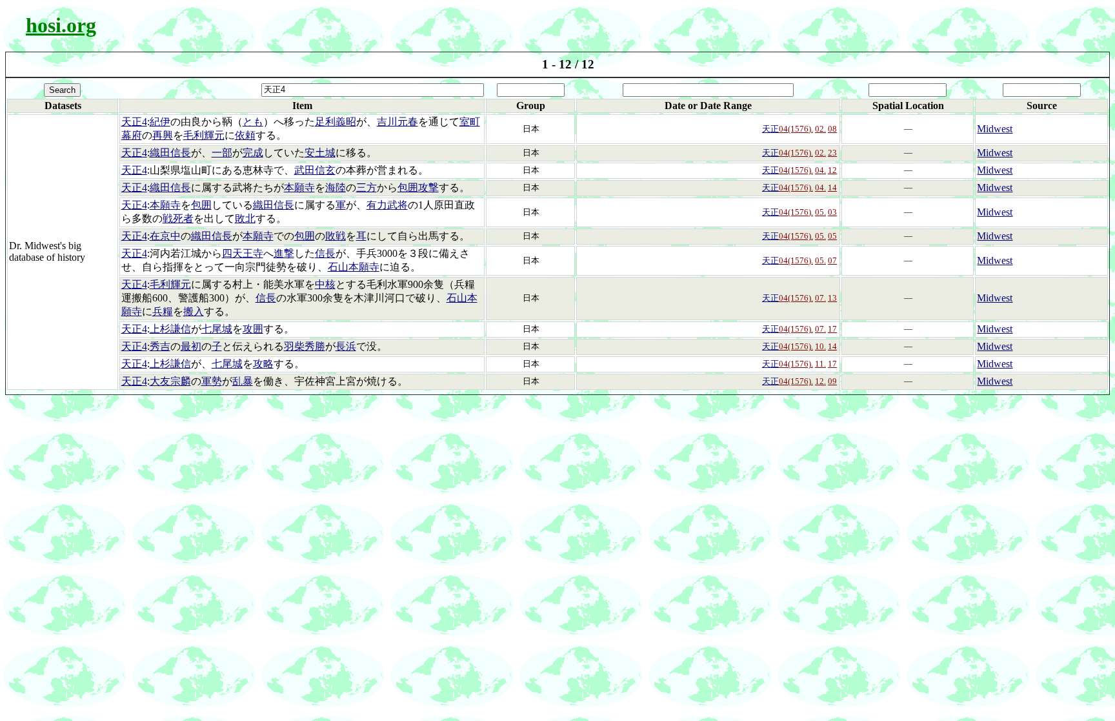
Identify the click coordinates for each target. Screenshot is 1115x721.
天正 (770, 129)
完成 (253, 152)
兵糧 (162, 311)
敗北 (245, 218)
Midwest (994, 128)
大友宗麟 (170, 381)
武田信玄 (315, 170)
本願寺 (299, 187)
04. (820, 170)
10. (820, 346)
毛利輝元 (204, 135)
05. (820, 212)
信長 (325, 253)
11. (820, 364)
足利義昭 (335, 121)
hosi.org (61, 25)
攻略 (263, 363)
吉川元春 (397, 121)
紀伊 (160, 121)
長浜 (346, 346)
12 (832, 170)
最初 (191, 346)
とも (253, 121)
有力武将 (387, 204)
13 (832, 298)
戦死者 (178, 218)
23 (832, 152)
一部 (222, 152)
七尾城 (216, 328)
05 (832, 236)
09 (832, 381)
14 (832, 187)
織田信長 (170, 152)
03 (832, 212)
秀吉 (160, 346)
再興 (162, 135)
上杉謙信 (170, 328)
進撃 (284, 253)
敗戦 (335, 235)
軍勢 (211, 381)
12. (820, 381)
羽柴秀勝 (304, 346)
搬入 (193, 311)
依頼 (245, 135)
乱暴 (242, 381)
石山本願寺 (353, 266)
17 (832, 329)
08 (832, 129)
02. (820, 129)
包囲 (201, 204)
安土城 (320, 152)
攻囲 (253, 328)
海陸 (335, 187)
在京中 (165, 235)
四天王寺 (242, 253)
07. (820, 298)
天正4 (134, 121)
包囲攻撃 (418, 187)
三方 (366, 187)
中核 (325, 284)
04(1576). (796, 129)
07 (832, 260)
